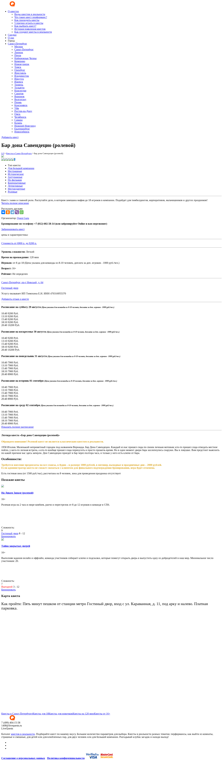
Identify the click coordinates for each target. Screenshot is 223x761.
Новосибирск (21, 131)
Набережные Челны (25, 58)
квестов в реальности (23, 734)
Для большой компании (21, 168)
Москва (18, 46)
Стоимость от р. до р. (19, 243)
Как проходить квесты (26, 20)
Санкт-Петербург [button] (17, 43)
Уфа (16, 108)
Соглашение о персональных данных (23, 758)
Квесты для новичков (61, 713)
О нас (11, 37)
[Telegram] (12, 212)
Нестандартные (16, 188)
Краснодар (20, 90)
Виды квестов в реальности (29, 14)
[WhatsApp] (22, 212)
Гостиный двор (9, 288)
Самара (18, 120)
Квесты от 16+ (102, 713)
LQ (2, 153)
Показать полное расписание (17, 427)
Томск (17, 67)
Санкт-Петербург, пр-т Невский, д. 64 (22, 282)
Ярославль (20, 73)
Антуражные (15, 177)
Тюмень (18, 84)
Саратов (19, 93)
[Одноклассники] (8, 212)
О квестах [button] (13, 11)
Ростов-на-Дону (23, 111)
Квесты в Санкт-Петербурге (19, 153)
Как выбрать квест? (25, 26)
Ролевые (12, 191)
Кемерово (19, 61)
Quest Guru (23, 218)
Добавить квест (10, 137)
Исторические (16, 174)
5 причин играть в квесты (28, 23)
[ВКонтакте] (3, 212)
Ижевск (18, 81)
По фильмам (15, 180)
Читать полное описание (15, 203)
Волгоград (20, 99)
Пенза (17, 55)
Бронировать (8, 536)
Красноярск (20, 105)
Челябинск (20, 117)
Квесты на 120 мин (83, 713)
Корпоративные (17, 183)
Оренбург (19, 70)
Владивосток (21, 76)
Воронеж (19, 96)
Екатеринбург (22, 128)
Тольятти (19, 87)
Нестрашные (15, 171)
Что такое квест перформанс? (30, 17)
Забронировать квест (13, 229)
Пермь (18, 102)
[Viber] (17, 212)
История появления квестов (30, 29)
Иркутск (19, 78)
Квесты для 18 (41, 713)
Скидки (12, 34)
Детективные (15, 185)
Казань (18, 123)
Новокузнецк (21, 64)
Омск (17, 114)
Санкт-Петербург (24, 49)
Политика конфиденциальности (66, 758)
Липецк (18, 52)
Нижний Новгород (25, 125)
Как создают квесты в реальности (33, 31)
